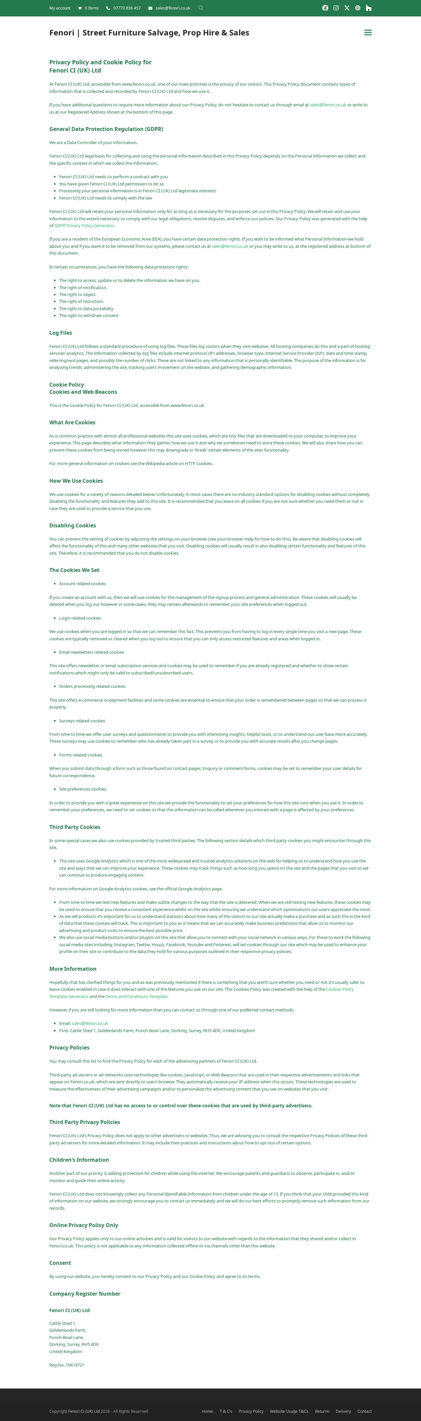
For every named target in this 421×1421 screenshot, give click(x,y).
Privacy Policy (251, 1411)
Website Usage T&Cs (289, 1411)
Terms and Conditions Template (136, 996)
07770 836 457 (127, 8)
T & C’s (226, 1411)
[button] (368, 32)
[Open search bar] (201, 8)
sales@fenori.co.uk (173, 8)
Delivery (343, 1411)
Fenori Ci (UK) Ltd (84, 1411)
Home (207, 1411)
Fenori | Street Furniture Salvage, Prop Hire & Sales (149, 32)
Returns (322, 1411)
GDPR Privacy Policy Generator (83, 225)
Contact (365, 1411)
